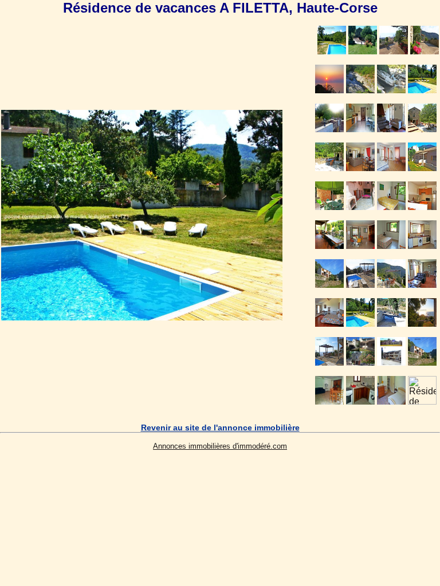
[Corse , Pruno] (141, 317)
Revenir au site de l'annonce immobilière (220, 427)
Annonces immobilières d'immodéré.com (220, 446)
